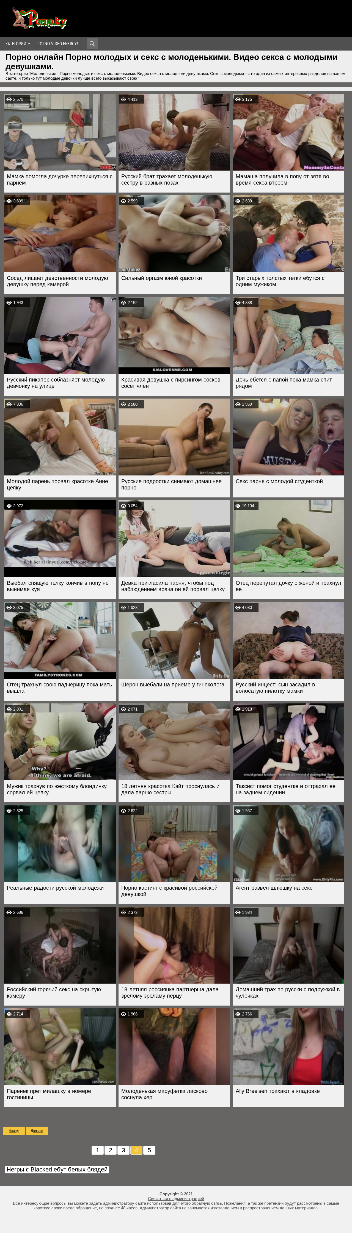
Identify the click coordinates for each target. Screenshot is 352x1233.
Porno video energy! (57, 44)
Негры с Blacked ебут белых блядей (57, 1169)
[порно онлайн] (38, 27)
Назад (14, 1131)
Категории (16, 44)
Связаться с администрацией (176, 1198)
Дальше (37, 1131)
